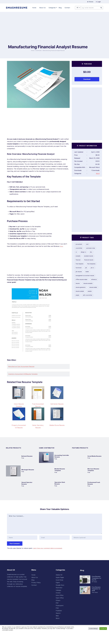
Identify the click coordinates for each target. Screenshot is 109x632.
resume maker (93, 287)
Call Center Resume (56, 404)
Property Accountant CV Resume (19, 426)
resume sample (80, 291)
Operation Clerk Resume (59, 483)
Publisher (59, 610)
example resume (88, 256)
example (78, 256)
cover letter (79, 248)
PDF (57, 603)
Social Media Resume (94, 456)
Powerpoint (59, 605)
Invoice (58, 593)
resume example (87, 283)
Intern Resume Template (19, 405)
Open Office (60, 598)
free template (79, 263)
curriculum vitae (90, 248)
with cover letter (87, 295)
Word (97, 173)
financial (78, 260)
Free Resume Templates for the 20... (96, 578)
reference (94, 279)
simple (77, 295)
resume (78, 283)
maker (87, 271)
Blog (32, 580)
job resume (79, 271)
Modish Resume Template (59, 469)
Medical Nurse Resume (56, 425)
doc (91, 252)
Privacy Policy (36, 582)
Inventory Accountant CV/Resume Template (22, 374)
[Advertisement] (48, 31)
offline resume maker (81, 279)
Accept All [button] (103, 628)
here (61, 246)
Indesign (58, 590)
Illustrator (59, 587)
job (86, 267)
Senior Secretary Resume (38, 426)
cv (76, 252)
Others (58, 600)
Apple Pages (60, 577)
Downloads (38, 50)
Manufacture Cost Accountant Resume (21, 366)
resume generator (81, 287)
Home (32, 50)
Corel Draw (59, 580)
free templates (91, 263)
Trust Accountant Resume (38, 405)
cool (87, 244)
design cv (83, 252)
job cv (92, 267)
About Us (34, 577)
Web (57, 616)
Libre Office (59, 595)
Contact (34, 585)
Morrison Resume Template (93, 469)
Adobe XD (59, 575)
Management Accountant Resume (85, 275)
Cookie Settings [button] (93, 628)
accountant (79, 244)
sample (90, 291)
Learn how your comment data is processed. (47, 548)
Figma (58, 582)
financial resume (88, 260)
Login (99, 2)
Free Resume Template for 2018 (96, 588)
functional (78, 267)
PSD (57, 608)
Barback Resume (26, 456)
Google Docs (60, 585)
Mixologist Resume (27, 469)
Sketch (58, 613)
